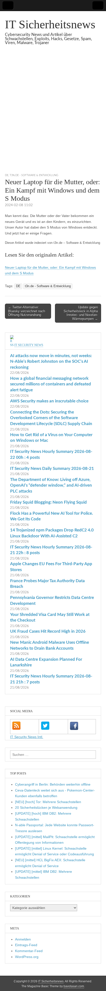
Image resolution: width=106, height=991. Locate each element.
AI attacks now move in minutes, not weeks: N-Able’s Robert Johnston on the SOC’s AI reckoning (51, 361)
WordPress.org (26, 957)
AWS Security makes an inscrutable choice (49, 401)
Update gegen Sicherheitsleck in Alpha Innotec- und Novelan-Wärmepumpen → (81, 313)
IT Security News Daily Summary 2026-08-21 (52, 468)
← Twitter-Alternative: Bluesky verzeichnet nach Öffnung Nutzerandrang (26, 311)
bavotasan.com (74, 986)
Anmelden (23, 939)
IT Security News (28, 345)
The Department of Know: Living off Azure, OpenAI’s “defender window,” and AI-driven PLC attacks (51, 485)
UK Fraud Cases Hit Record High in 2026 (48, 631)
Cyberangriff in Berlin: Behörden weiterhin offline (52, 784)
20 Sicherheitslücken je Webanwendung (46, 807)
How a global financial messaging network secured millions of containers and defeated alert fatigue (50, 384)
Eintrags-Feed (26, 945)
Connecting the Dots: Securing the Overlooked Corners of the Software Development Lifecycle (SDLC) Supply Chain (51, 418)
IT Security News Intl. (26, 737)
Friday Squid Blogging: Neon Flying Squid (48, 502)
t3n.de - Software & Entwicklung (34, 175)
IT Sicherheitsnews (50, 24)
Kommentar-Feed (29, 951)
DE (6, 175)
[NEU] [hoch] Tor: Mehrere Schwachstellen (48, 802)
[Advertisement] (53, 115)
